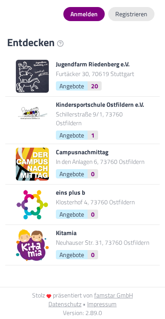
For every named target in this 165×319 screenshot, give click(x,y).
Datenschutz (64, 303)
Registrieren (131, 13)
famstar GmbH (113, 295)
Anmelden (84, 13)
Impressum (102, 303)
